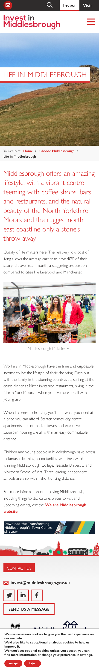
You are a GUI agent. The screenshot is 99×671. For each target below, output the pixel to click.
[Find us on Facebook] (37, 595)
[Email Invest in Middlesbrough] (8, 5)
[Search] (50, 5)
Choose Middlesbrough (56, 150)
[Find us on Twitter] (9, 595)
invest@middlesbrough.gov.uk (39, 582)
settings (86, 655)
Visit (87, 4)
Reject (32, 663)
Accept (13, 663)
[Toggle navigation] (91, 22)
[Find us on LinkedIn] (23, 595)
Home (28, 150)
